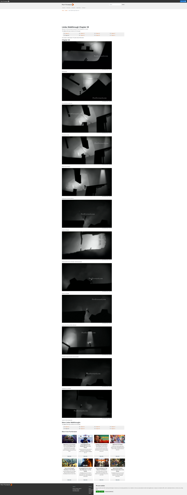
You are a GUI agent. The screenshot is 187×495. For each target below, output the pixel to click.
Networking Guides (76, 490)
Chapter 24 (67, 33)
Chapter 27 (113, 33)
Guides (66, 10)
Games (90, 493)
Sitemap (30, 1)
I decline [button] (102, 491)
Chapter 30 (98, 35)
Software (21, 1)
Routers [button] (63, 7)
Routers (13, 1)
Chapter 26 (98, 33)
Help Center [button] (78, 7)
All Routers (91, 490)
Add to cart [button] (183, 1)
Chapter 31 (113, 35)
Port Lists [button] (68, 7)
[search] (32, 1)
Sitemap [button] (83, 7)
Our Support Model (76, 489)
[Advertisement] (93, 19)
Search (123, 4)
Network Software (92, 489)
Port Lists (17, 1)
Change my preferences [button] (109, 491)
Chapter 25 (82, 33)
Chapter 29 (82, 35)
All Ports (90, 492)
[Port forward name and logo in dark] (68, 4)
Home (63, 10)
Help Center (26, 1)
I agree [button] (98, 491)
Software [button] (73, 7)
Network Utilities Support (77, 488)
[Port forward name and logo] (5, 1)
